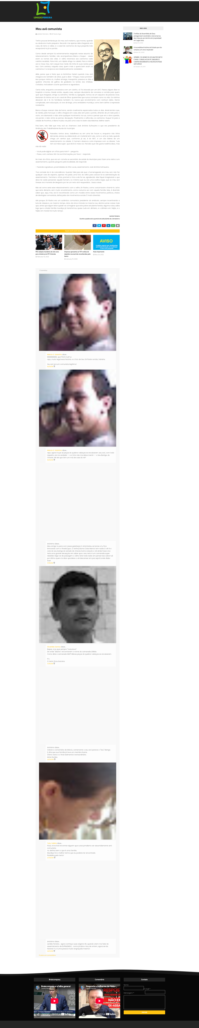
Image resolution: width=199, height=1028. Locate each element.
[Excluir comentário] (54, 366)
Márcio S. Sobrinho (54, 354)
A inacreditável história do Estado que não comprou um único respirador (148, 48)
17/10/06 (50, 563)
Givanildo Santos (54, 647)
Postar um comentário (47, 955)
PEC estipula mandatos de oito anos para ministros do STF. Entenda (47, 253)
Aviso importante (98, 252)
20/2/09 (50, 951)
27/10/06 (50, 858)
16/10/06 (50, 366)
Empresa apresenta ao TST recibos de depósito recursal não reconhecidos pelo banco (77, 254)
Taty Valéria (52, 843)
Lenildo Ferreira (42, 34)
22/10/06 (50, 759)
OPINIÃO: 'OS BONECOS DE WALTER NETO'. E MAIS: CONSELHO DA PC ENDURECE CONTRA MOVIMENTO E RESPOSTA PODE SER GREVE (148, 60)
